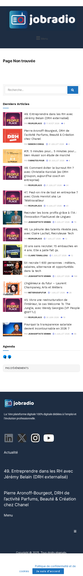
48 (74, 334)
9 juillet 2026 (61, 222)
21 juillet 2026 (54, 185)
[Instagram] (35, 438)
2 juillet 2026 (61, 276)
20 (66, 206)
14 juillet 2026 (54, 206)
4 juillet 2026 (61, 334)
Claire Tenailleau (38, 255)
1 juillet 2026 (57, 292)
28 (70, 292)
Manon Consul (36, 144)
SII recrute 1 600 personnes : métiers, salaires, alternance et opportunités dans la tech (50, 267)
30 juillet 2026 (56, 160)
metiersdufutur (37, 292)
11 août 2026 (52, 123)
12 (65, 238)
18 (64, 317)
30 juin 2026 (52, 317)
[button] (41, 38)
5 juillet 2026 (58, 255)
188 (75, 276)
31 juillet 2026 (56, 144)
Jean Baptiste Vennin (39, 222)
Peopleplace (35, 123)
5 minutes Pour (36, 160)
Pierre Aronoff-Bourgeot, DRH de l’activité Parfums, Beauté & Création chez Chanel (49, 135)
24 (66, 185)
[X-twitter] (22, 438)
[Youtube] (48, 438)
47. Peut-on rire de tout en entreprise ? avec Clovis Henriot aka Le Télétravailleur (51, 196)
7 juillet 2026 (53, 238)
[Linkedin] (9, 438)
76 (74, 222)
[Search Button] (72, 90)
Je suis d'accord (48, 571)
